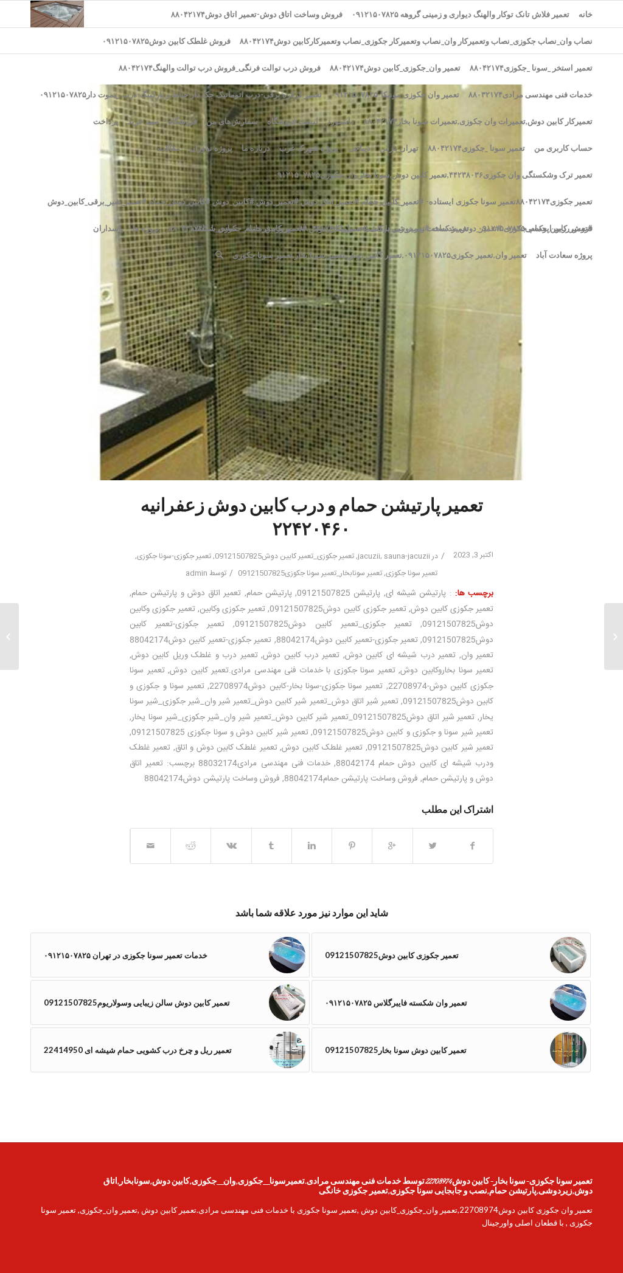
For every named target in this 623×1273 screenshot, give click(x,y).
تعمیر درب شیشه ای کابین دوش (400, 655)
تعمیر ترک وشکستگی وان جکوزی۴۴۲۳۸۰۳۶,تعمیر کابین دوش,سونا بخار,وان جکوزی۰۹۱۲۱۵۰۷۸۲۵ (433, 174)
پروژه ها (146, 228)
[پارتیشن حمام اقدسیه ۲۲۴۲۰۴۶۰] (613, 636)
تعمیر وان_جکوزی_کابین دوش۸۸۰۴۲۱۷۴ (395, 67)
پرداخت (106, 121)
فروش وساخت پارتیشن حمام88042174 (351, 778)
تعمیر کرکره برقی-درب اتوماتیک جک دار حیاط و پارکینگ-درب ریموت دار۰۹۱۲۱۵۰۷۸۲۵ (181, 94)
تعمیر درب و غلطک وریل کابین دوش (194, 655)
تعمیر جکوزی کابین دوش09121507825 (338, 609)
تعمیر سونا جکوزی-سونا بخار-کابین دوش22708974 (296, 686)
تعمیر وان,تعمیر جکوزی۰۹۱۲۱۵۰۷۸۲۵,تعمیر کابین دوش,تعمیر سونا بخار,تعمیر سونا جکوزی (379, 255)
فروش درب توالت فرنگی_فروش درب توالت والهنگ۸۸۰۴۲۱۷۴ (220, 67)
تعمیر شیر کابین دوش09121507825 (430, 747)
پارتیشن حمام (269, 593)
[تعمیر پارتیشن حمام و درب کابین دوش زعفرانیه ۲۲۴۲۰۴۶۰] (311, 282)
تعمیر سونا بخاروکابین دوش (446, 670)
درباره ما (256, 148)
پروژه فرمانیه (268, 228)
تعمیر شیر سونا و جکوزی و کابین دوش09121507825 (403, 732)
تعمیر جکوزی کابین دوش (452, 609)
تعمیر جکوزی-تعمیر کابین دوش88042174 (347, 640)
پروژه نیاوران (210, 148)
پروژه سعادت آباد (564, 255)
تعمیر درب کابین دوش (301, 655)
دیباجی (359, 148)
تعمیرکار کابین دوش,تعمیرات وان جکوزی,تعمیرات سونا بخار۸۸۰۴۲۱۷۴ (478, 121)
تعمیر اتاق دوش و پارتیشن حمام (186, 593)
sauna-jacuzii (407, 556)
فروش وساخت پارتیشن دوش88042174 (212, 778)
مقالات (169, 148)
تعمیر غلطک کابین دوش (322, 747)
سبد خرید (143, 121)
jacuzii (369, 556)
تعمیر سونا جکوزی (411, 573)
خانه (586, 14)
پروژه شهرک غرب (309, 148)
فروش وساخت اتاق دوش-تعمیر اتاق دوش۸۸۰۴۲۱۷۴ (257, 14)
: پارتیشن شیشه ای (419, 593)
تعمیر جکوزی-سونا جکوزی (174, 556)
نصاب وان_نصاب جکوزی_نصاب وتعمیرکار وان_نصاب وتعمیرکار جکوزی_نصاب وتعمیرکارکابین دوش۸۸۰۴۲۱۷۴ (416, 41)
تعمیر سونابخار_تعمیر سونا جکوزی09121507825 (310, 573)
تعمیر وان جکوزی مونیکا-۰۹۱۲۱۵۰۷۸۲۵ (395, 94)
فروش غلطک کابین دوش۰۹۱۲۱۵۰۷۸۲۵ (166, 41)
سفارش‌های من (232, 121)
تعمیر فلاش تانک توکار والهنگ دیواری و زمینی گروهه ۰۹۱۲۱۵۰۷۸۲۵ (460, 14)
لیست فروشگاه (292, 121)
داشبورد (340, 121)
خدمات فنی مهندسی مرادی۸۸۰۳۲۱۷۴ (530, 94)
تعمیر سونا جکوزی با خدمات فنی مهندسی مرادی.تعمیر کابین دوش (282, 670)
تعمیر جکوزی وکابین (232, 609)
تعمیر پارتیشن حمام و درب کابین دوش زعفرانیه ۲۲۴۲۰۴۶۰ (312, 518)
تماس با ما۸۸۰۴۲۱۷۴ (203, 228)
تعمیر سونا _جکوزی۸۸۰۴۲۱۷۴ (476, 148)
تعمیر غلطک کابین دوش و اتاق (226, 747)
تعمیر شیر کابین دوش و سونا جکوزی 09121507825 (219, 732)
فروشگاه (182, 121)
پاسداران (108, 228)
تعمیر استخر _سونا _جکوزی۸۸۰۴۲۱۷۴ (531, 67)
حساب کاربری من (563, 148)
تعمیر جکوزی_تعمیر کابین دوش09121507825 (284, 556)
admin (196, 573)
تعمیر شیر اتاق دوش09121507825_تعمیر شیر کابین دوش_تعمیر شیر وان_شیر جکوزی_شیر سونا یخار (303, 717)
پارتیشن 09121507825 (338, 593)
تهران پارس (399, 148)
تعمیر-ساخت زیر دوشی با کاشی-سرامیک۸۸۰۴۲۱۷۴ (384, 228)
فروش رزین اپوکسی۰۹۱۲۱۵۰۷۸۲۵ (535, 228)
